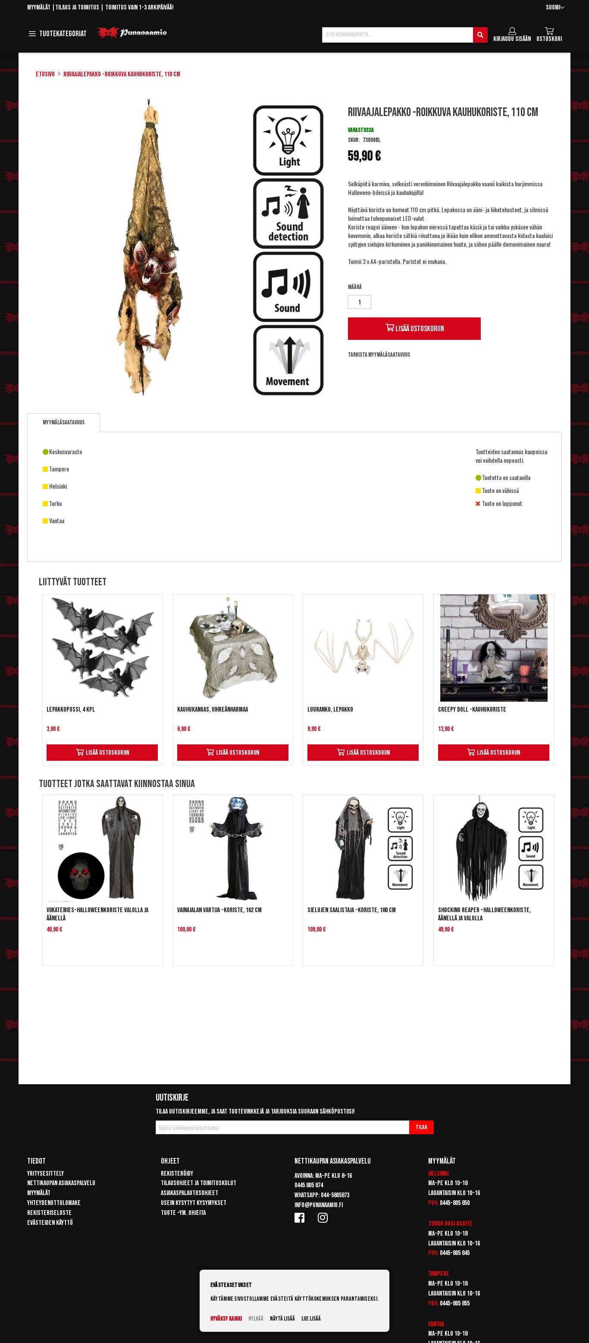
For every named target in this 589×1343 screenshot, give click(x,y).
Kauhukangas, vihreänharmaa (212, 710)
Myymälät (38, 7)
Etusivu (45, 74)
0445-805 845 (455, 1253)
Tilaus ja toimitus (77, 7)
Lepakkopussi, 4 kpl (71, 710)
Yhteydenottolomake (54, 1203)
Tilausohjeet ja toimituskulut (198, 1183)
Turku (435, 1224)
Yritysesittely (45, 1174)
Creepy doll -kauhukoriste (472, 710)
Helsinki (438, 1174)
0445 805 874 (308, 1185)
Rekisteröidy (177, 1174)
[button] (555, 8)
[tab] (63, 422)
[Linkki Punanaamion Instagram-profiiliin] (324, 1217)
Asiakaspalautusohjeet (189, 1193)
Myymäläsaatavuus (64, 422)
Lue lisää (311, 1318)
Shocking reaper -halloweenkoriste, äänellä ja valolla (484, 914)
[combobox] (405, 35)
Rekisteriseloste (49, 1213)
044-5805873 (335, 1195)
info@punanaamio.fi (318, 1205)
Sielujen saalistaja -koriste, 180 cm (351, 910)
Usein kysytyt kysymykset (193, 1203)
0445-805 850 (455, 1203)
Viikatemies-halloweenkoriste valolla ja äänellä (97, 914)
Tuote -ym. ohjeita (183, 1213)
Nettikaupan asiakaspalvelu (61, 1183)
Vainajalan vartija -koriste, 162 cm (219, 910)
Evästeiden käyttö (50, 1223)
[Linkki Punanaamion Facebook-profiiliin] (300, 1217)
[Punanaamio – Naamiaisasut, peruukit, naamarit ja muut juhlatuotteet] (132, 33)
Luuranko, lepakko (330, 710)
